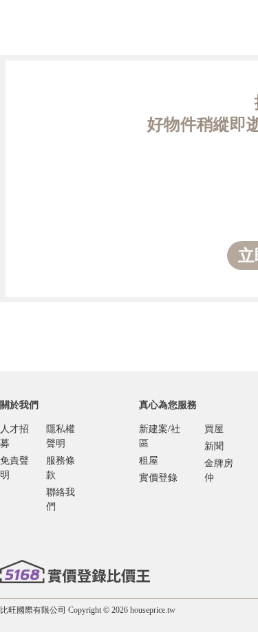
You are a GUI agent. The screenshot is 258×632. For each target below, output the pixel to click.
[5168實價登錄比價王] (75, 571)
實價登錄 (158, 478)
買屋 (214, 429)
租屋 (148, 460)
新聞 (214, 446)
